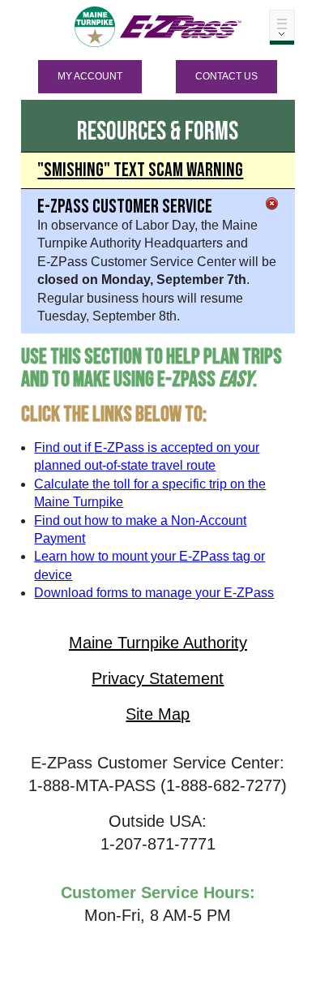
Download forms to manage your (154, 593)
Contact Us (226, 76)
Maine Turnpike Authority (158, 643)
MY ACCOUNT (90, 76)
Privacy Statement (158, 678)
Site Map (158, 714)
